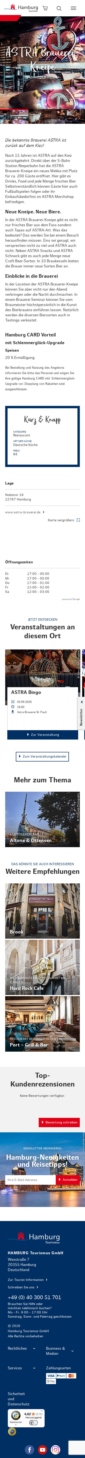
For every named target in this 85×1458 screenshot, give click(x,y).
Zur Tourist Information (26, 1280)
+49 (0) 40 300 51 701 (34, 1297)
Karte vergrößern (61, 520)
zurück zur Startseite (42, 1237)
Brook (42, 911)
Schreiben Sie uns (21, 1287)
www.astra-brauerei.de (22, 512)
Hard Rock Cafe (42, 967)
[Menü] (42, 1412)
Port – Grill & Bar (42, 1023)
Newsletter (81, 717)
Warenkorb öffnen (45, 8)
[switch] (33, 1422)
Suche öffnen (59, 8)
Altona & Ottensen (42, 819)
